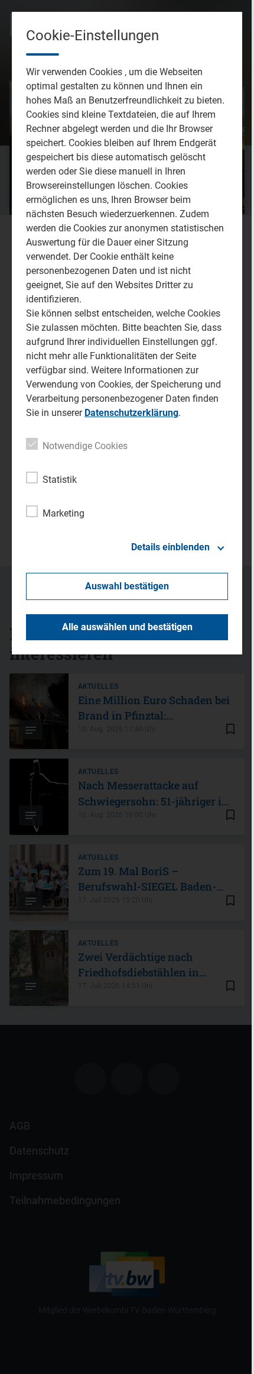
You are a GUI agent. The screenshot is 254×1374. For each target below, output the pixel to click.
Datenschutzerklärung (131, 412)
